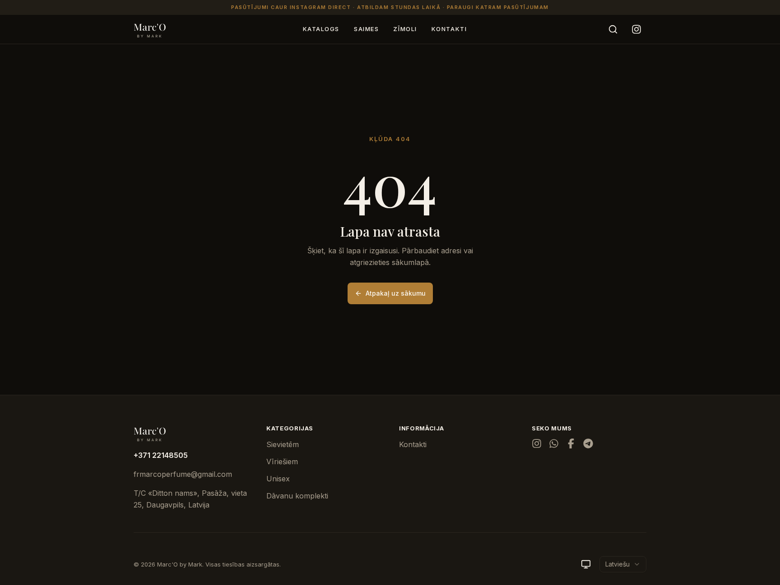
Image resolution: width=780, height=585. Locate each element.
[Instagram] (636, 29)
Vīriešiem (282, 461)
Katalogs (321, 28)
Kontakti (449, 28)
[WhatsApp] (554, 443)
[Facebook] (571, 443)
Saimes (366, 28)
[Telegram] (588, 443)
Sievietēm (282, 444)
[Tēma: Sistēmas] (586, 564)
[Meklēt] (613, 29)
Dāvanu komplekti (297, 495)
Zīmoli (405, 28)
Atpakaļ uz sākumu (396, 293)
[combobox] (622, 564)
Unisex (278, 478)
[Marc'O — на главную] (150, 29)
